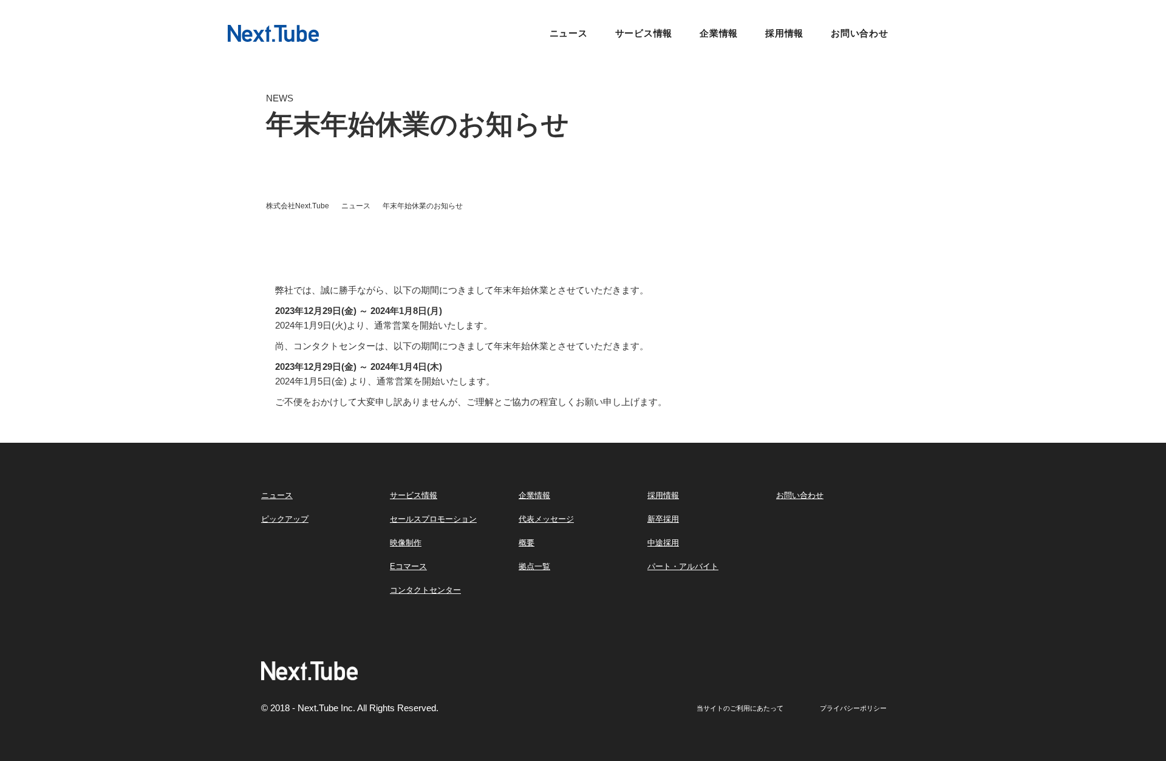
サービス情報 (644, 33)
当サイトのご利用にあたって (740, 708)
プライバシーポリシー (853, 708)
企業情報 (719, 33)
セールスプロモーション (433, 519)
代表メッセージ (546, 519)
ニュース (569, 33)
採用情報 (784, 33)
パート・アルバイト (682, 566)
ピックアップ (285, 519)
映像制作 (405, 542)
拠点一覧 (534, 566)
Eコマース (408, 566)
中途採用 (663, 542)
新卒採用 (663, 519)
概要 (526, 542)
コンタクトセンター (425, 590)
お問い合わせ (859, 33)
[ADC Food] (273, 32)
